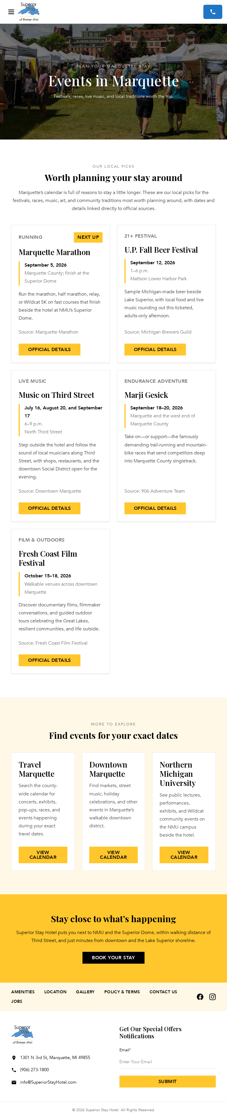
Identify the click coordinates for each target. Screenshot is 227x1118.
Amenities (23, 992)
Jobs (16, 1001)
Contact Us (163, 992)
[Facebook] (200, 997)
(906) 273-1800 (34, 1070)
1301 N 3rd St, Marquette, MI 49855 (55, 1058)
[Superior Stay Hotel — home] (110, 11)
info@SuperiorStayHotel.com (48, 1082)
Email (125, 1050)
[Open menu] (11, 11)
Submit (167, 1081)
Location (55, 992)
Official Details (49, 349)
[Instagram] (212, 997)
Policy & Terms (122, 992)
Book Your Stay (113, 957)
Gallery (85, 992)
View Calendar (43, 855)
